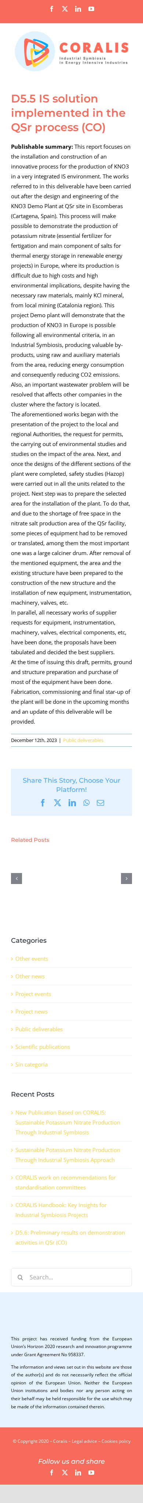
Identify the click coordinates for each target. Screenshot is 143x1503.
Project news (31, 1011)
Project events (33, 993)
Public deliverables (83, 740)
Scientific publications (42, 1046)
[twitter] (65, 1472)
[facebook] (52, 1472)
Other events (31, 958)
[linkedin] (78, 1472)
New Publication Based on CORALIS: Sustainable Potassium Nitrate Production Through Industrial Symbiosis (67, 1122)
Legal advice (84, 1441)
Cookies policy (116, 1441)
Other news (30, 976)
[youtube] (91, 1472)
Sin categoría (31, 1064)
